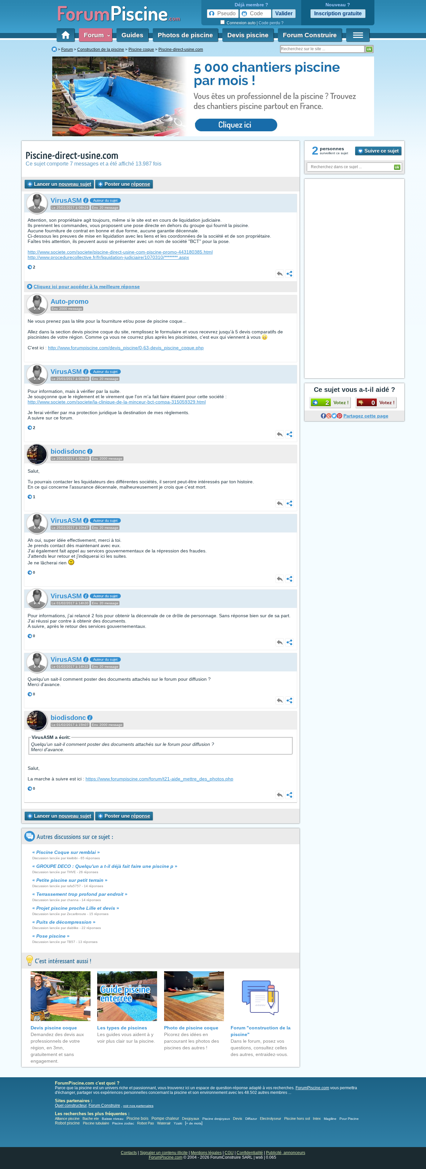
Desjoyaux (191, 1118)
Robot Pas (145, 1123)
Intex (317, 1118)
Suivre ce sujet (381, 151)
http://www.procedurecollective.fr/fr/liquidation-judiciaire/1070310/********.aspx (108, 257)
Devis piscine (248, 35)
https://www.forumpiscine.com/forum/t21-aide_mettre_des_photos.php (159, 778)
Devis (237, 1118)
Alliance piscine (67, 1118)
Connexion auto (241, 23)
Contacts (129, 1152)
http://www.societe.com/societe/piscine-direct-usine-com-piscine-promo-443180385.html (120, 252)
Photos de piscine (185, 35)
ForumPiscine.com (312, 1088)
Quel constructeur (71, 1105)
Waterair (164, 1123)
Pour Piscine (349, 1118)
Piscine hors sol (297, 1118)
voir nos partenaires (138, 1106)
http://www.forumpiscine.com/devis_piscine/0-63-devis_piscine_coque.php (126, 347)
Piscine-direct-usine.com (72, 156)
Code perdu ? (271, 23)
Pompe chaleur (165, 1118)
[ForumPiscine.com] (54, 49)
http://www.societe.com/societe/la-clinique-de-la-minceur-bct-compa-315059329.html (117, 402)
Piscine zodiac (123, 1123)
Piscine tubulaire (96, 1123)
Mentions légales (206, 1152)
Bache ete (91, 1118)
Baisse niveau (112, 1118)
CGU (229, 1152)
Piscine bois (137, 1118)
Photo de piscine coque (191, 1027)
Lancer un (62, 184)
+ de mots (193, 1123)
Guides (132, 35)
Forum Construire (310, 35)
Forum (95, 35)
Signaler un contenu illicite (164, 1152)
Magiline (330, 1118)
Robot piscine (67, 1123)
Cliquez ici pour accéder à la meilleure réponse (87, 286)
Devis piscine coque (54, 1027)
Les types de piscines (122, 1027)
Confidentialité (250, 1152)
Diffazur (251, 1118)
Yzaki (178, 1123)
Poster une (126, 184)
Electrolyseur (270, 1118)
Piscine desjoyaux (216, 1118)
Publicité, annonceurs (285, 1152)
